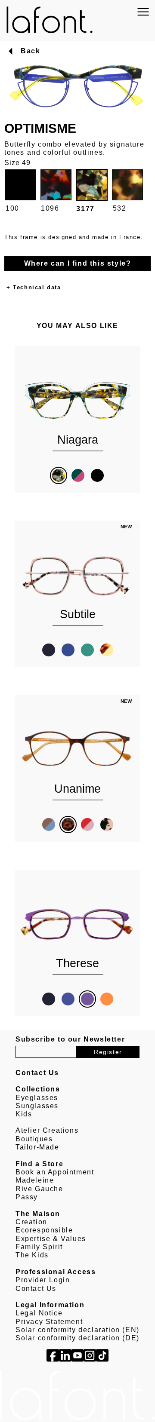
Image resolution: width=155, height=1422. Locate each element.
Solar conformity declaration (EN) (78, 1329)
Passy (27, 1197)
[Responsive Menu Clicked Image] (143, 11)
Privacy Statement (49, 1321)
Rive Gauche (39, 1188)
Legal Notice (39, 1313)
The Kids (32, 1255)
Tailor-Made (37, 1147)
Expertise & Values (51, 1238)
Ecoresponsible (44, 1230)
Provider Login (43, 1280)
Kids (24, 1114)
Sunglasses (37, 1105)
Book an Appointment (55, 1172)
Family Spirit (39, 1246)
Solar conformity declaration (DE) (78, 1338)
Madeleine (35, 1180)
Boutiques (34, 1139)
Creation (31, 1222)
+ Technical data (33, 287)
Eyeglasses (37, 1097)
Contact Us (36, 1288)
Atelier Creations (47, 1130)
